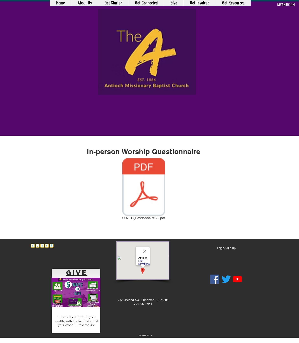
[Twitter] (226, 279)
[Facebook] (214, 279)
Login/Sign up (226, 248)
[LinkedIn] (237, 279)
